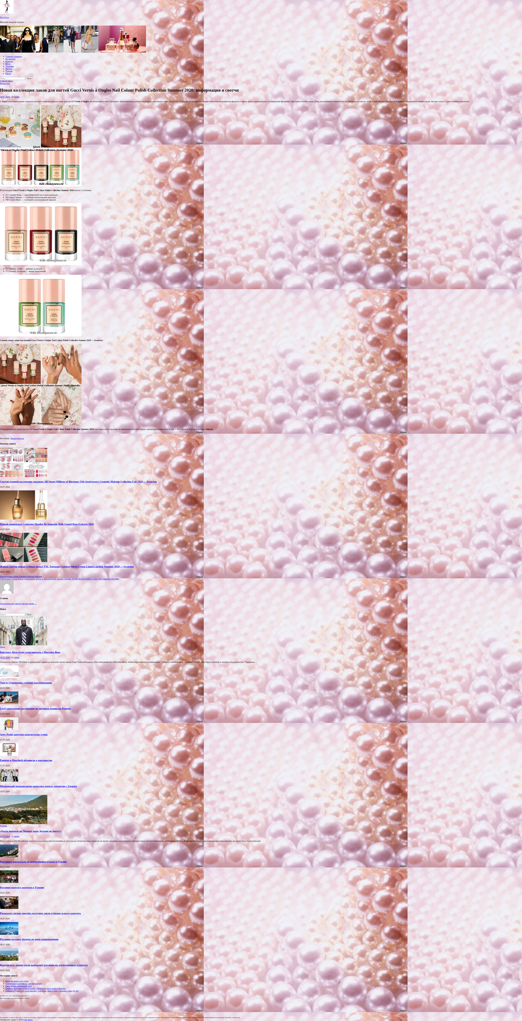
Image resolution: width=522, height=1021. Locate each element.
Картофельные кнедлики (17, 981)
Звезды (8, 69)
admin (16, 97)
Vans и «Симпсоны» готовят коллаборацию (26, 682)
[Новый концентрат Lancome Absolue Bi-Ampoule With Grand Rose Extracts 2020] (23, 519)
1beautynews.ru (17, 438)
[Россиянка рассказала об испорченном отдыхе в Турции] (9, 856)
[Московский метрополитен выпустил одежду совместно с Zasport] (9, 781)
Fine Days (4, 17)
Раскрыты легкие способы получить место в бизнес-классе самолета (40, 913)
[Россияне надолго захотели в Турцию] (9, 882)
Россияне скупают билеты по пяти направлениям (29, 939)
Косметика (10, 59)
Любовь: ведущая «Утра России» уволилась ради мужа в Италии (35, 988)
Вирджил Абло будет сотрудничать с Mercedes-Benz (30, 652)
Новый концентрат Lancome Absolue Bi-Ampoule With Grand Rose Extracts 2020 (47, 524)
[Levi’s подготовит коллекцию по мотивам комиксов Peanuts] (9, 703)
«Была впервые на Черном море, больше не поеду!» (30, 831)
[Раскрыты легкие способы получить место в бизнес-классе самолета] (9, 908)
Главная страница (13, 56)
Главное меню (6, 81)
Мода (7, 64)
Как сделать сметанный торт (18, 986)
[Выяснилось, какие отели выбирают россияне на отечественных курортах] (9, 960)
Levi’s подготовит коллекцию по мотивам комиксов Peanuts (35, 708)
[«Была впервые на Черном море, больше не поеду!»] (23, 823)
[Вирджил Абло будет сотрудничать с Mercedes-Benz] (23, 644)
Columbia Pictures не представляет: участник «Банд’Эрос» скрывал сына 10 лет (42, 991)
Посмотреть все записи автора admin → (18, 603)
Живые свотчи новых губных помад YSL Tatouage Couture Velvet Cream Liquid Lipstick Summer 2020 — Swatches (67, 566)
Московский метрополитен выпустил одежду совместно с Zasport (38, 786)
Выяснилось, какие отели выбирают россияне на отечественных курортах (44, 965)
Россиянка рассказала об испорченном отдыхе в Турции (33, 861)
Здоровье (9, 66)
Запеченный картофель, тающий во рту (23, 983)
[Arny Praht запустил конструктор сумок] (9, 729)
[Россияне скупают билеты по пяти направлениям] (9, 934)
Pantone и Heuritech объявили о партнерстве (26, 760)
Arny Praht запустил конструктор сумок (24, 734)
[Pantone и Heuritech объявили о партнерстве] (9, 755)
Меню (8, 73)
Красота (9, 61)
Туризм (8, 71)
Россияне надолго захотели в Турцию (22, 887)
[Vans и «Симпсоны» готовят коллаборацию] (9, 677)
